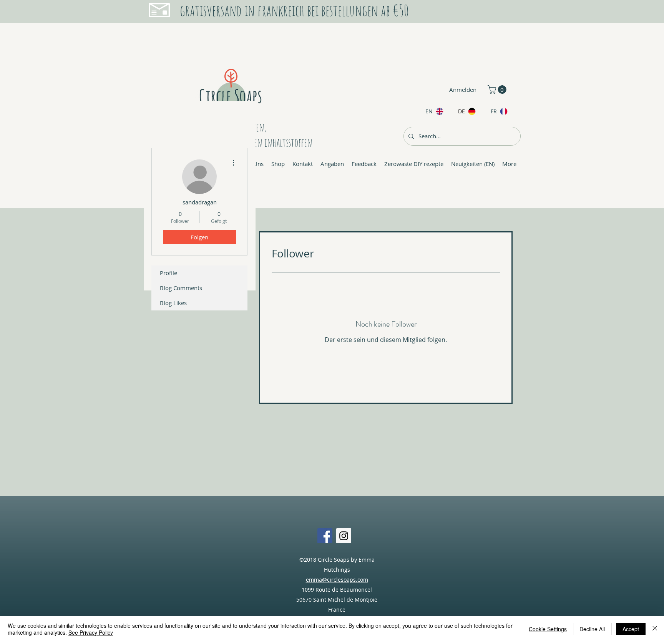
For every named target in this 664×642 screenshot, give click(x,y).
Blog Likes (173, 303)
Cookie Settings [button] (548, 629)
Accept (630, 629)
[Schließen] (654, 629)
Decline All (592, 629)
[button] (498, 89)
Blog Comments (181, 288)
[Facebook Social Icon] (324, 535)
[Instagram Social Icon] (343, 535)
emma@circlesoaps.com (337, 579)
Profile (168, 273)
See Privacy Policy (90, 632)
